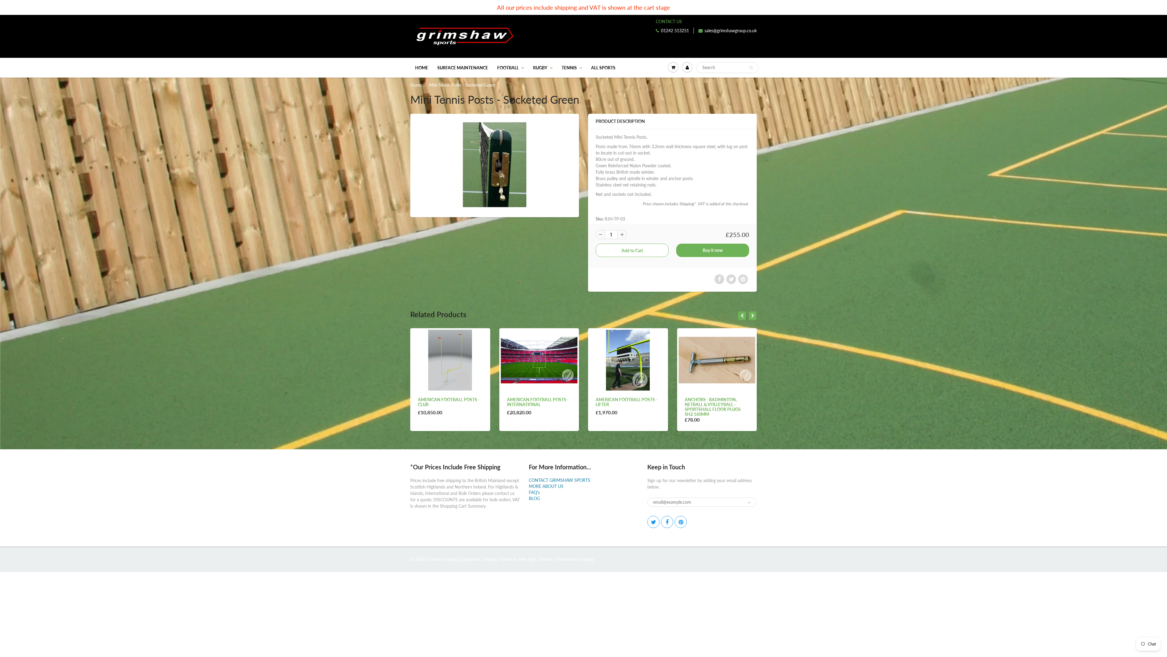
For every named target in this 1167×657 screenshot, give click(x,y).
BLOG (534, 498)
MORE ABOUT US (546, 486)
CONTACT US (669, 21)
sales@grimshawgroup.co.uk (730, 30)
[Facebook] (667, 522)
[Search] (751, 68)
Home (421, 67)
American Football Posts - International (449, 402)
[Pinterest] (681, 522)
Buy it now (713, 250)
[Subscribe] (749, 502)
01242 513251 (675, 30)
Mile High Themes (536, 559)
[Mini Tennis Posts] (494, 165)
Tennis (569, 67)
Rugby (540, 67)
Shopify (491, 559)
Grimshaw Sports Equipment (453, 559)
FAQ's (534, 492)
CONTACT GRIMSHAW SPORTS (559, 480)
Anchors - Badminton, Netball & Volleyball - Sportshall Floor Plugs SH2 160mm (624, 407)
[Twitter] (653, 522)
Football (508, 67)
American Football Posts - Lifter (538, 402)
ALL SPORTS (603, 67)
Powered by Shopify (575, 559)
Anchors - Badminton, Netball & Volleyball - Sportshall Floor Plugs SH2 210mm (713, 407)
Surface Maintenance (462, 67)
